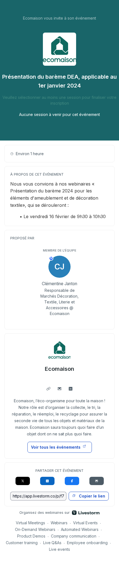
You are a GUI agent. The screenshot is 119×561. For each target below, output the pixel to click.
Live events (59, 549)
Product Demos (31, 536)
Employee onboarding (87, 542)
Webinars (59, 522)
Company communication (74, 536)
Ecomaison (59, 369)
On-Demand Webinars (35, 529)
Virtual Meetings (30, 522)
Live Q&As (52, 542)
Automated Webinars (80, 529)
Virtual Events (85, 522)
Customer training (22, 542)
